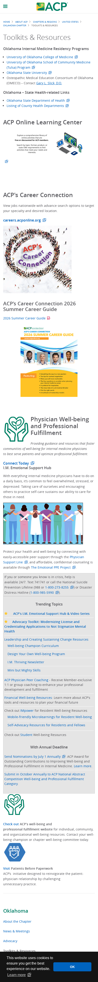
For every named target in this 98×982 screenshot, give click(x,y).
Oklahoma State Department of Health (36, 100)
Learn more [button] (16, 975)
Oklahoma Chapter (14, 25)
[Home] (52, 6)
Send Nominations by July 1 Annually (32, 756)
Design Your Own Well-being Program (36, 654)
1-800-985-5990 (42, 592)
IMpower (27, 710)
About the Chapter (17, 921)
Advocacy (10, 941)
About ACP (21, 21)
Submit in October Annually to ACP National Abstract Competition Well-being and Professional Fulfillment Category (44, 779)
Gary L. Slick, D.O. (49, 83)
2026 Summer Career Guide (24, 318)
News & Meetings (16, 931)
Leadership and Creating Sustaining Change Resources (46, 639)
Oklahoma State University (27, 72)
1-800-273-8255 (57, 587)
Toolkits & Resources (19, 951)
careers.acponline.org (22, 220)
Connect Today (16, 463)
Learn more (82, 766)
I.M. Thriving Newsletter (26, 662)
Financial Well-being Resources (28, 697)
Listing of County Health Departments (35, 106)
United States (70, 21)
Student (26, 735)
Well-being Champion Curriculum (33, 646)
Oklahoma (15, 910)
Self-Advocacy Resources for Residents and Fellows (46, 725)
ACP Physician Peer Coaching (26, 680)
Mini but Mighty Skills (24, 670)
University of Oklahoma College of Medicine (40, 57)
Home (6, 21)
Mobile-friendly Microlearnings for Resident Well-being (50, 717)
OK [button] (72, 967)
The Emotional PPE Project (51, 567)
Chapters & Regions (45, 21)
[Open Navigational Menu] (5, 6)
